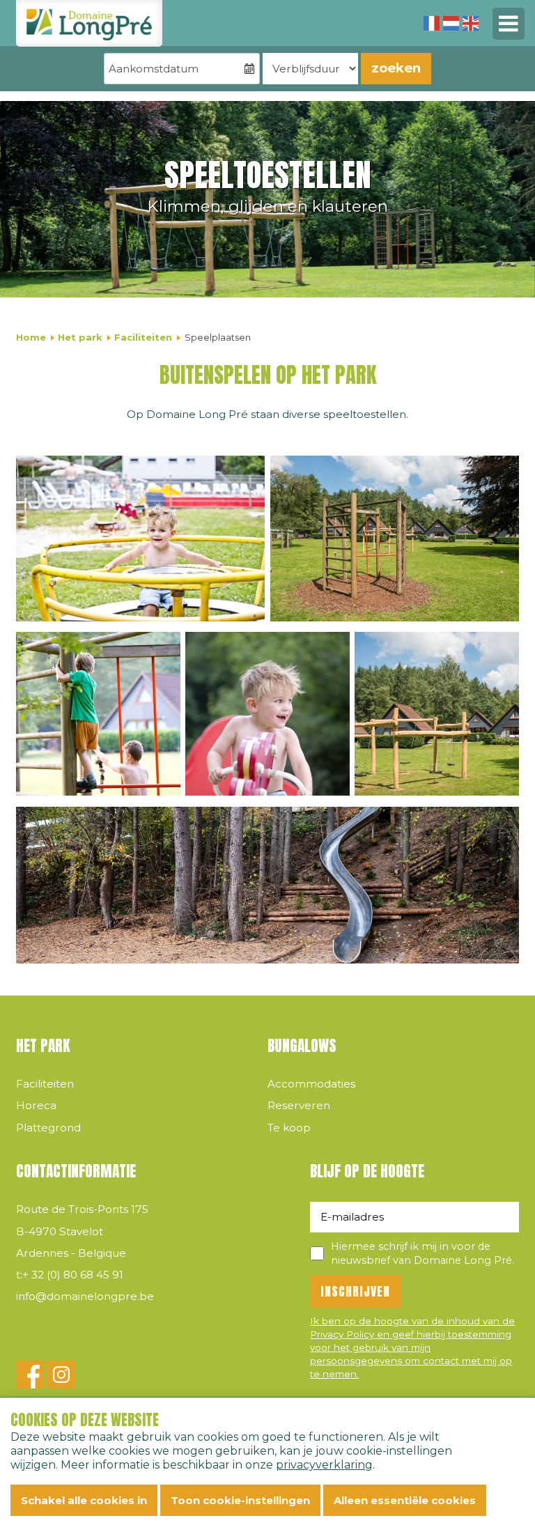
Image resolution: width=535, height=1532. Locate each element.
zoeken (396, 68)
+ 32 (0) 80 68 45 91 (69, 1274)
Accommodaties (311, 1083)
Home (31, 337)
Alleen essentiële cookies (405, 1500)
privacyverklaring (324, 1464)
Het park (80, 337)
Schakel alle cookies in (84, 1500)
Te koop (289, 1127)
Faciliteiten (143, 337)
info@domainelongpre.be (85, 1296)
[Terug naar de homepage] (89, 23)
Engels (471, 23)
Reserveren (299, 1105)
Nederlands (451, 23)
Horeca (36, 1105)
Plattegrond (48, 1127)
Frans (432, 23)
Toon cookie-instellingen (240, 1500)
